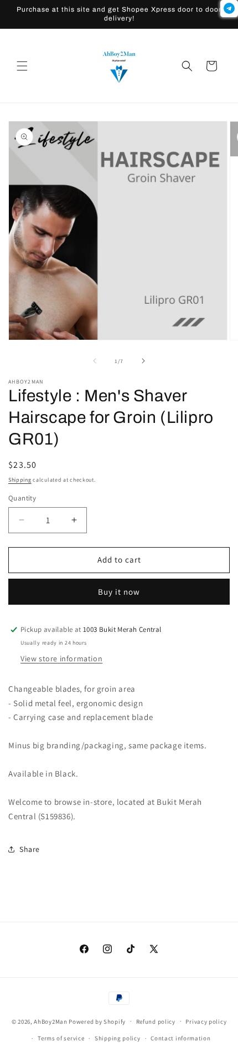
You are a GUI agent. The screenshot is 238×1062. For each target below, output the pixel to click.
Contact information (180, 1038)
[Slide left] (94, 361)
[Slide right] (143, 361)
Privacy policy (205, 1021)
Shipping (20, 479)
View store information (61, 658)
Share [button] (29, 849)
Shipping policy (118, 1038)
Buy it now (119, 591)
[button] (22, 66)
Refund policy (155, 1021)
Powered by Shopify (97, 1021)
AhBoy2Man (50, 1021)
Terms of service (61, 1038)
